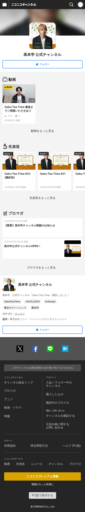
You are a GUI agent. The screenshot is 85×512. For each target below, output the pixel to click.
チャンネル (56, 463)
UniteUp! (50, 301)
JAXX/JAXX (32, 301)
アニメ (8, 399)
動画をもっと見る (42, 130)
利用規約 (10, 445)
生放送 (20, 463)
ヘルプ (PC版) (72, 445)
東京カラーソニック (15, 307)
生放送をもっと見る (42, 197)
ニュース (36, 463)
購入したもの (54, 394)
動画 (7, 463)
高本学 (35, 307)
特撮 (7, 416)
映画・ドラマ (12, 407)
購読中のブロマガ (57, 402)
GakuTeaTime (12, 301)
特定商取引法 (39, 445)
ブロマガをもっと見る (41, 267)
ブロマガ (10, 390)
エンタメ (20, 313)
